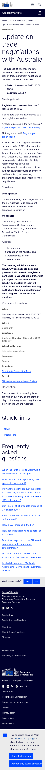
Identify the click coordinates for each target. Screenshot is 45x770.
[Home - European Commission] (20, 672)
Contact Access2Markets (14, 620)
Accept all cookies (21, 756)
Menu (40, 14)
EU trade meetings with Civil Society (19, 381)
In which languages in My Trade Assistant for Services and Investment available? (22, 567)
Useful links (10, 434)
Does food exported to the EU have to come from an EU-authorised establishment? (22, 544)
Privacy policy (8, 713)
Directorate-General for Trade (16, 371)
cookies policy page (24, 738)
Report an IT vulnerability (14, 697)
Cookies (6, 707)
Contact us (7, 691)
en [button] (32, 4)
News (7, 429)
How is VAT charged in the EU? (18, 525)
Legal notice (8, 718)
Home (4, 20)
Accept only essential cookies (27, 763)
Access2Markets (10, 592)
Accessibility (8, 723)
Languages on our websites (15, 702)
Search (39, 4)
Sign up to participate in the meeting (21, 127)
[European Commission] (7, 4)
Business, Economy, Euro (14, 655)
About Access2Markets (13, 632)
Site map (6, 637)
